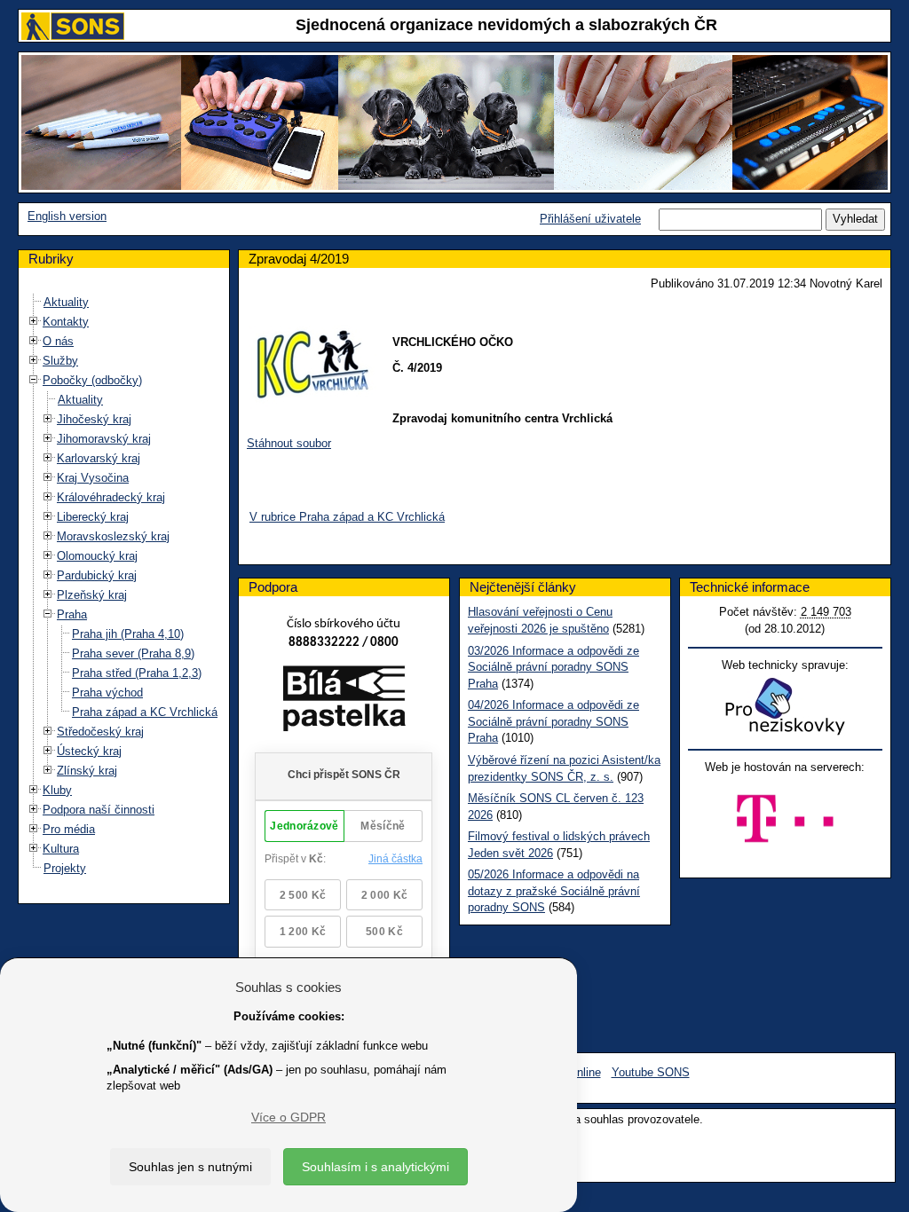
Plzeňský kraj (92, 595)
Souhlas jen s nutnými (190, 1167)
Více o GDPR (288, 1117)
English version (67, 216)
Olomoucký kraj (97, 556)
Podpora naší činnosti (98, 809)
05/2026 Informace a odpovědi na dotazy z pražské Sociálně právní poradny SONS (554, 891)
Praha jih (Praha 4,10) (128, 634)
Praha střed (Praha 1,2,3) (137, 673)
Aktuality (66, 302)
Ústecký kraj (89, 751)
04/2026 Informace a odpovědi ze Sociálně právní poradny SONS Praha (553, 721)
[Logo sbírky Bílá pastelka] (344, 701)
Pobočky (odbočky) (92, 380)
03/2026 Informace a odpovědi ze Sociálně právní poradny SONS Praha (553, 667)
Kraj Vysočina (93, 477)
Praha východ (107, 692)
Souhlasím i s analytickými (375, 1167)
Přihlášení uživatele (590, 218)
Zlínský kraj (87, 770)
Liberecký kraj (93, 516)
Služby (60, 360)
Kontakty (66, 321)
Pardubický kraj (97, 575)
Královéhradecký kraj (111, 497)
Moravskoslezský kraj (113, 536)
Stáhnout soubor (289, 443)
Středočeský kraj (100, 731)
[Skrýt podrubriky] (34, 379)
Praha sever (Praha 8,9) (133, 653)
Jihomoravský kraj (104, 438)
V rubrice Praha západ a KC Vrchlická (347, 516)
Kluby (57, 790)
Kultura (61, 848)
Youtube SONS (651, 1072)
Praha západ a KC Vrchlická (144, 712)
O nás (58, 341)
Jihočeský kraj (94, 419)
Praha (72, 614)
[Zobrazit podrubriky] (34, 320)
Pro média (69, 829)
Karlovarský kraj (98, 458)
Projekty (64, 868)
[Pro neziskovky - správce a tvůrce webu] (784, 705)
